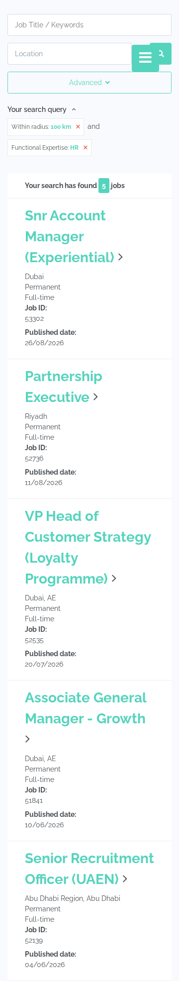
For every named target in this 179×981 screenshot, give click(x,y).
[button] (120, 257)
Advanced (85, 83)
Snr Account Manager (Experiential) (69, 236)
